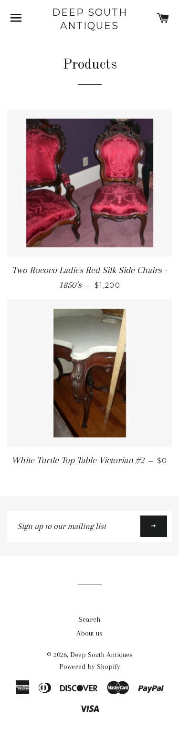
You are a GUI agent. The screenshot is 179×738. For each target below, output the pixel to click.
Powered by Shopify (89, 666)
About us (89, 633)
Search (89, 619)
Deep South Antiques (89, 19)
